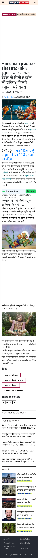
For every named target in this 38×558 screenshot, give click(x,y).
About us (6, 539)
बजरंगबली (5, 172)
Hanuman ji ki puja (11, 375)
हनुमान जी (28, 123)
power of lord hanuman (13, 390)
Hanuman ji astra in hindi (13, 380)
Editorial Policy (25, 543)
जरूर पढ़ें (5, 469)
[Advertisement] (19, 37)
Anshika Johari (9, 97)
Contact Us (24, 549)
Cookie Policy (25, 539)
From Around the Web (13, 412)
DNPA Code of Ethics (9, 548)
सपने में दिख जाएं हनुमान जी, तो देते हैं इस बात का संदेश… (18, 155)
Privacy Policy (8, 543)
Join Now (31, 191)
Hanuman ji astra (10, 385)
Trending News (10, 420)
